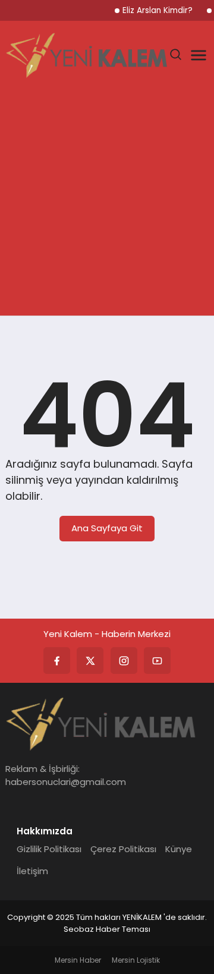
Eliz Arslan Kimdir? (157, 10)
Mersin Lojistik (136, 960)
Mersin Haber (78, 960)
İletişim (32, 871)
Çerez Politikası (123, 849)
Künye (178, 849)
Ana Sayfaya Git (107, 528)
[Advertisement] (107, 203)
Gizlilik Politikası (49, 849)
